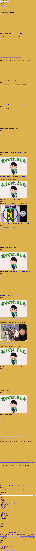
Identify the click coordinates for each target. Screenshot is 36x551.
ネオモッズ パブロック (6, 515)
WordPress (7, 550)
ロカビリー (4, 522)
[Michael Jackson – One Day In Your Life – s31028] (13, 31)
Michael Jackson (6, 532)
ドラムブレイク (13, 537)
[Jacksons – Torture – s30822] (13, 436)
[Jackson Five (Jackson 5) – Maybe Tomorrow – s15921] (13, 174)
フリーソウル (4, 518)
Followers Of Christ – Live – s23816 (8, 295)
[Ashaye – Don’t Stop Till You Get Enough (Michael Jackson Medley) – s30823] (13, 460)
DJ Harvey (10, 531)
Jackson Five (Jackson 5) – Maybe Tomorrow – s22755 (12, 104)
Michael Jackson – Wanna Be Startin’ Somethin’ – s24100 (13, 152)
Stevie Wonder (14, 534)
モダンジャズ (23, 537)
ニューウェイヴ (4, 513)
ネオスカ (3, 514)
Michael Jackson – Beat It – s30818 (8, 414)
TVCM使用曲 (23, 534)
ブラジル (3, 517)
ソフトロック (4, 511)
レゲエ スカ (4, 521)
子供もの (1, 538)
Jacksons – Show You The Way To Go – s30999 (10, 57)
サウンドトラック (5, 507)
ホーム (3, 5)
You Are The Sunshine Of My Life (29, 534)
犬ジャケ (4, 538)
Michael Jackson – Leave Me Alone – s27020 (10, 199)
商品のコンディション (5, 547)
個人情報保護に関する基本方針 (7, 546)
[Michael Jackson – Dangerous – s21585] (13, 126)
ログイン (3, 6)
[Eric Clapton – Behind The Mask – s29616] (13, 317)
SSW (3, 501)
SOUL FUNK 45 (4, 534)
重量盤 (5, 538)
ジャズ (3, 508)
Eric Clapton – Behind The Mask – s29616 (9, 319)
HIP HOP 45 (19, 531)
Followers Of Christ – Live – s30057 (8, 343)
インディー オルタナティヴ (6, 504)
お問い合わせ (4, 9)
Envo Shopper (14, 550)
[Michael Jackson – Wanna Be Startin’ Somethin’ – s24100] (13, 150)
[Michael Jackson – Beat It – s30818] (13, 412)
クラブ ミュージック (5, 506)
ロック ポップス (4, 523)
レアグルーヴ (32, 537)
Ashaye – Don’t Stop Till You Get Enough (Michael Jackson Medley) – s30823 (17, 462)
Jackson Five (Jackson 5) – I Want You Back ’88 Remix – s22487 (14, 223)
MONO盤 (11, 532)
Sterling (10, 534)
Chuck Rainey (3, 531)
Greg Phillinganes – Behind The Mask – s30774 (11, 366)
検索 (1, 494)
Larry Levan (30, 531)
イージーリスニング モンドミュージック (8, 503)
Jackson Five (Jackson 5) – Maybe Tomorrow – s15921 (12, 176)
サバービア (22, 536)
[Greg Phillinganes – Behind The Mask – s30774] (13, 364)
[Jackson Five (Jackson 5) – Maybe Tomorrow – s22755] (13, 102)
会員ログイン (4, 545)
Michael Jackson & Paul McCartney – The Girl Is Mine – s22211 (15, 485)
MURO (14, 532)
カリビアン (4, 505)
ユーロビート (27, 537)
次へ (3, 490)
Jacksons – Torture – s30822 (6, 438)
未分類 (3, 524)
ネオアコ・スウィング (18, 537)
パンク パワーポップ (5, 516)
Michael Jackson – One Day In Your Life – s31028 (11, 33)
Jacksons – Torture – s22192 (6, 390)
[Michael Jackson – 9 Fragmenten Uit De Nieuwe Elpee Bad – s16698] (13, 269)
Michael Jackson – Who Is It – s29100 (8, 247)
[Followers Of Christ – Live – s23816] (13, 293)
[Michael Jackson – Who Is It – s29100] (13, 245)
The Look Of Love (18, 534)
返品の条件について (5, 548)
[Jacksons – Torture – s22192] (13, 388)
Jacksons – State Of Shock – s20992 (8, 80)
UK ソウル (3, 502)
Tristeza (21, 534)
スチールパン (8, 537)
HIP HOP (3, 500)
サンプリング (29, 536)
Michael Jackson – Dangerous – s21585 (9, 128)
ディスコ (3, 512)
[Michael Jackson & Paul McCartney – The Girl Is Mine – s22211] (13, 483)
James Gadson (23, 531)
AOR (3, 499)
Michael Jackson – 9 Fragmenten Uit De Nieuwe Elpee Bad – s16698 (16, 271)
